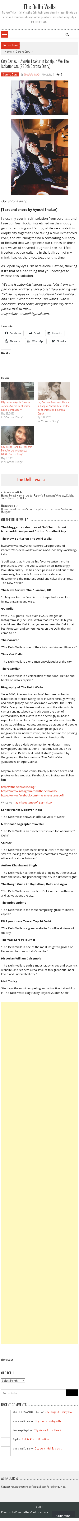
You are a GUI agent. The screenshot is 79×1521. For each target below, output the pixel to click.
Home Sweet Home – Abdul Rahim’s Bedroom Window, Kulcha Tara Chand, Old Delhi (37, 497)
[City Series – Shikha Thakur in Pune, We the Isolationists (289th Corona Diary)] (17, 435)
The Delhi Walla (31, 74)
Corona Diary (23, 51)
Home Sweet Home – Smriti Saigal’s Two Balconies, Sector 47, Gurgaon (37, 510)
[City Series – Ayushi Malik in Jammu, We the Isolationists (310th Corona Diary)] (17, 391)
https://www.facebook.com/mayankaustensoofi (32, 795)
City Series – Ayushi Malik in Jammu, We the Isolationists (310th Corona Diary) (15, 405)
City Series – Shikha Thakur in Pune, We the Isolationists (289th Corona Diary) (16, 450)
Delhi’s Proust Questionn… (37, 1439)
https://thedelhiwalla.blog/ (18, 787)
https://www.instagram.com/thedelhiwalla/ (29, 791)
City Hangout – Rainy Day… (59, 1412)
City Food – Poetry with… (48, 1421)
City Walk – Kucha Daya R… (48, 1430)
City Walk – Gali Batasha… (48, 1448)
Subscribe (63, 1515)
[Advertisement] (39, 1173)
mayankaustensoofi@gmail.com (33, 802)
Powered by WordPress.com (31, 1512)
